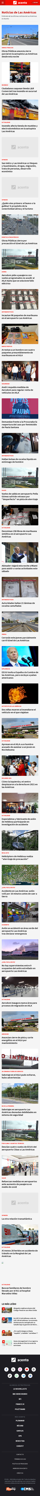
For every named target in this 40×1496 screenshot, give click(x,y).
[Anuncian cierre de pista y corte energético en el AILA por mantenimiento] (20, 1028)
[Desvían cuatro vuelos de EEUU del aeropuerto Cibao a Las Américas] (20, 1136)
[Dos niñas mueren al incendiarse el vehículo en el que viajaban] (20, 699)
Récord (20, 1426)
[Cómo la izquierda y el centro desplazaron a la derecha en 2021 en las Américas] (20, 772)
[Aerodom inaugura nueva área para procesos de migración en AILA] (20, 992)
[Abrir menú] (2, 2)
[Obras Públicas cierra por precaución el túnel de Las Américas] (20, 230)
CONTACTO (20, 1454)
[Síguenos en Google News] (30, 1376)
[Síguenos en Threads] (34, 1369)
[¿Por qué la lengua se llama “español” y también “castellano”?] (20, 1333)
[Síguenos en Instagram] (20, 1369)
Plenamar (20, 1420)
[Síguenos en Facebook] (6, 1369)
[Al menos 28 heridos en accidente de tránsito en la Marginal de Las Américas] (20, 1241)
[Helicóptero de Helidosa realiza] (20, 846)
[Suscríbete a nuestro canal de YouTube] (27, 1369)
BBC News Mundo (20, 1394)
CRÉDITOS (20, 1473)
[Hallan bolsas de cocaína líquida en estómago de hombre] (20, 448)
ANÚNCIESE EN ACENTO (20, 1468)
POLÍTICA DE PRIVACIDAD (20, 1464)
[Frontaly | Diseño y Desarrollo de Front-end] (11, 1489)
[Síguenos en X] (13, 1369)
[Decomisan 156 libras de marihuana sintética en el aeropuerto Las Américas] (20, 522)
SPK (20, 1436)
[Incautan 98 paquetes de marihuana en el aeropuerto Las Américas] (20, 305)
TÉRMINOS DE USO (20, 1459)
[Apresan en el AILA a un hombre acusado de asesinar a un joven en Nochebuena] (20, 735)
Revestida (20, 1441)
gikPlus (20, 1431)
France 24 (20, 1404)
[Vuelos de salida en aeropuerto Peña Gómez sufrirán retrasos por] (20, 485)
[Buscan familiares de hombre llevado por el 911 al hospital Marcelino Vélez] (20, 1279)
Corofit (20, 1446)
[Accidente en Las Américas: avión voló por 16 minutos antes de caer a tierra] (20, 882)
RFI (20, 1399)
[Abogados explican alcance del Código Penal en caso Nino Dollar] (20, 1311)
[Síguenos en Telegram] (23, 1376)
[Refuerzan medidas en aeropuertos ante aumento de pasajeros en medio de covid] (20, 1172)
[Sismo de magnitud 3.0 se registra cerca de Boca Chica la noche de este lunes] (20, 1344)
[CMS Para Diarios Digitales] (27, 1489)
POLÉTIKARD (20, 1409)
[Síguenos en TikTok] (10, 1376)
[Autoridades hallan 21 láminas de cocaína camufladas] (20, 592)
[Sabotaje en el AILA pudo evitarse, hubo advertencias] (20, 1064)
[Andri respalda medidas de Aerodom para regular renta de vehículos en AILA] (20, 378)
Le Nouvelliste (20, 1389)
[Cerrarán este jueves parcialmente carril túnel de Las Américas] (20, 627)
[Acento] (20, 1360)
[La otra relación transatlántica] (20, 1207)
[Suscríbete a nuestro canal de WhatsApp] (17, 1376)
